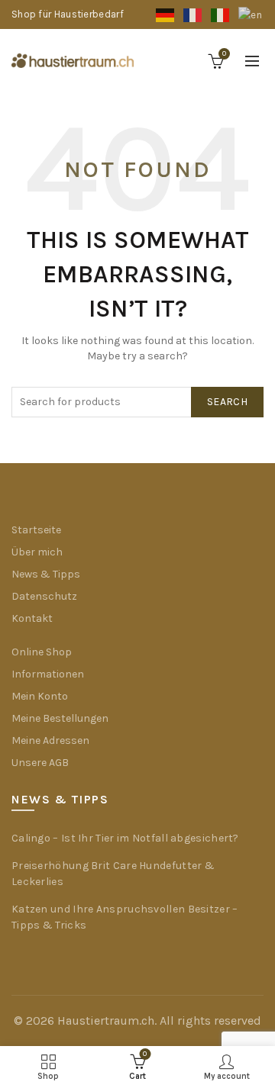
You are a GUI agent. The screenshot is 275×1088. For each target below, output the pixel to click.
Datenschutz (44, 596)
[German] (166, 14)
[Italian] (221, 14)
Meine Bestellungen (59, 718)
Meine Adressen (50, 740)
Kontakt (32, 618)
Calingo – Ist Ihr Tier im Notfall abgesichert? (125, 838)
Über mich (37, 552)
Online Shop (41, 651)
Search (227, 401)
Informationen (47, 674)
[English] (251, 14)
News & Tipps (45, 574)
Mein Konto (39, 696)
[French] (193, 14)
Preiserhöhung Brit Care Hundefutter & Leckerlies (113, 873)
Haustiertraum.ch (105, 1020)
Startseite (36, 529)
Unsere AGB (40, 762)
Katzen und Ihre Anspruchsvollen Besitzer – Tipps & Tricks (124, 917)
